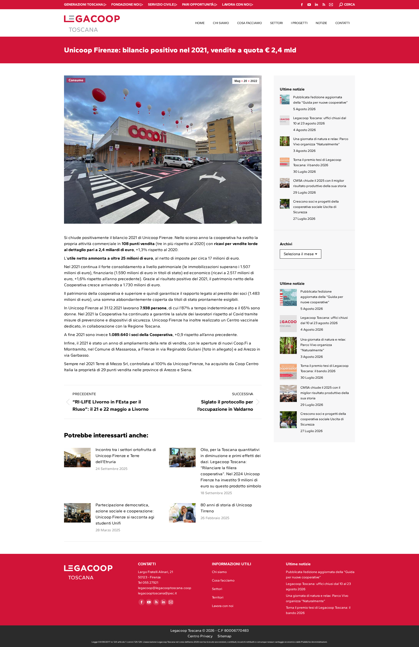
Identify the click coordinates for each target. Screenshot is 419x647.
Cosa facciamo (223, 580)
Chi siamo (219, 572)
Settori (217, 589)
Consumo (76, 80)
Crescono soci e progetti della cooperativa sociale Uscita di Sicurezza (316, 206)
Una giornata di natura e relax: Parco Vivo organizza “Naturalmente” (320, 141)
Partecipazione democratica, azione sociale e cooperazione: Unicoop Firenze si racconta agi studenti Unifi (125, 513)
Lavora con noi (222, 606)
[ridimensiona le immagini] (77, 457)
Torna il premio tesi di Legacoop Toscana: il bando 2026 (317, 162)
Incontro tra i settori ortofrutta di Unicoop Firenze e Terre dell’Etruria (126, 455)
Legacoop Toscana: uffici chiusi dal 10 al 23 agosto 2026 (319, 120)
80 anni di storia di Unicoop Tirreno (226, 507)
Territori (217, 597)
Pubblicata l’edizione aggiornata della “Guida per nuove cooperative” (320, 100)
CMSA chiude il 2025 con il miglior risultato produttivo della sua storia (319, 183)
